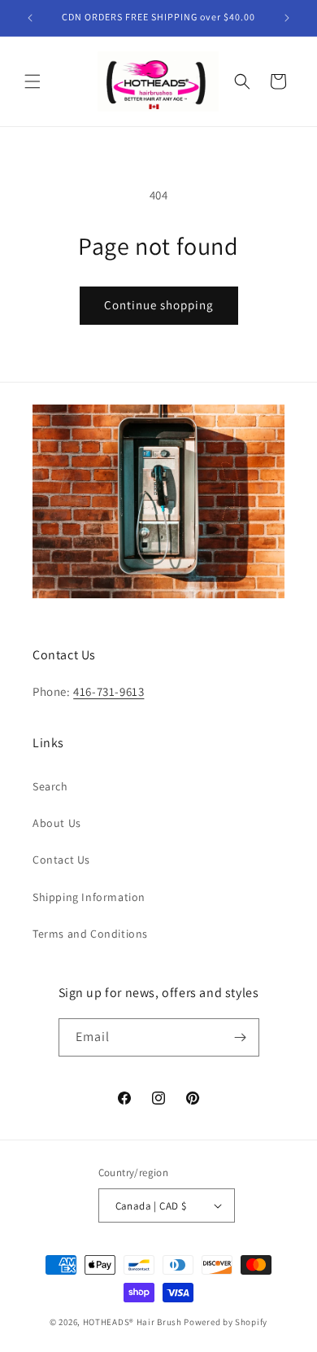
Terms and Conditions (90, 933)
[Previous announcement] (30, 18)
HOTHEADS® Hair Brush (132, 1322)
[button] (32, 81)
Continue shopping (159, 305)
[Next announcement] (287, 18)
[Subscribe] (240, 1037)
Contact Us (61, 859)
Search (50, 786)
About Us (57, 823)
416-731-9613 (108, 691)
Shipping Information (89, 897)
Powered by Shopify (225, 1322)
